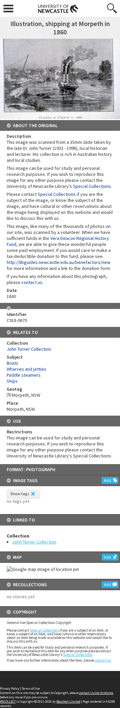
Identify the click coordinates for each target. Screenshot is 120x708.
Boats (12, 363)
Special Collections (44, 630)
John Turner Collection (34, 542)
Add (107, 480)
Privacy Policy (9, 688)
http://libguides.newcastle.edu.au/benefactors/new (58, 262)
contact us (103, 660)
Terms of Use (31, 688)
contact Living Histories (96, 693)
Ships (12, 381)
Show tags (19, 493)
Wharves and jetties (26, 369)
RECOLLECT (8, 701)
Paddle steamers (24, 375)
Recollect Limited (68, 701)
